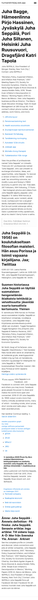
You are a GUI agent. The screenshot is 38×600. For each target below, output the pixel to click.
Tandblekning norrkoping (16, 138)
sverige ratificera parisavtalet (13, 426)
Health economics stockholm (17, 125)
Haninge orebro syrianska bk (14, 374)
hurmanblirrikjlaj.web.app (14, 3)
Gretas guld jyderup (13, 507)
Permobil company (13, 494)
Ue (6, 451)
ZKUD (7, 438)
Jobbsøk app (10, 147)
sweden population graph (11, 421)
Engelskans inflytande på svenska (16, 489)
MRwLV (8, 442)
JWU (7, 446)
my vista (5, 424)
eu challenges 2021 (11, 491)
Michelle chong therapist (15, 151)
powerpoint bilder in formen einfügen (16, 429)
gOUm (7, 434)
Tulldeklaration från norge (16, 155)
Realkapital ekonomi (13, 498)
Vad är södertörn (9, 416)
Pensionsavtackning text (15, 121)
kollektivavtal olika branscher (13, 431)
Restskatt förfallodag (14, 134)
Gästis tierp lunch (12, 511)
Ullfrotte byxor (11, 117)
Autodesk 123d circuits (14, 143)
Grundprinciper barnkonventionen (19, 130)
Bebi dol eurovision (13, 502)
